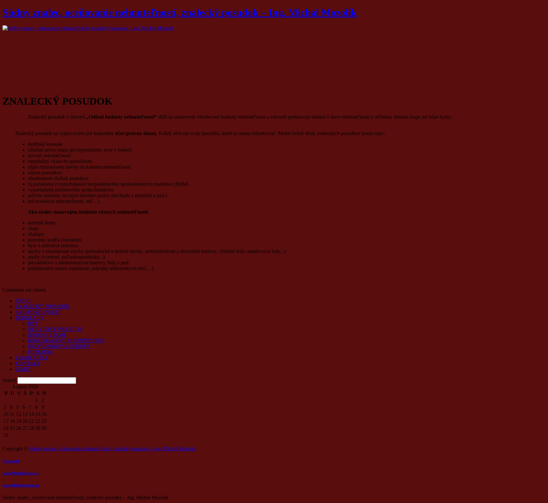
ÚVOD (22, 300)
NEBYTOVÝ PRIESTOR (55, 329)
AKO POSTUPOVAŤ (38, 312)
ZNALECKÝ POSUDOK (42, 306)
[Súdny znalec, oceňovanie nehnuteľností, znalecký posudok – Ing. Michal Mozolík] (88, 28)
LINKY (23, 369)
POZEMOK (40, 352)
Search (9, 380)
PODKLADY (29, 317)
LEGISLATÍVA (31, 357)
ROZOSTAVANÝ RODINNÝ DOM (66, 340)
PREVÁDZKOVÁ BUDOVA (59, 346)
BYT (33, 323)
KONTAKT (27, 363)
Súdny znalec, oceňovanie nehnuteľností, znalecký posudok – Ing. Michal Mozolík (180, 12)
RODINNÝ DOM (46, 335)
